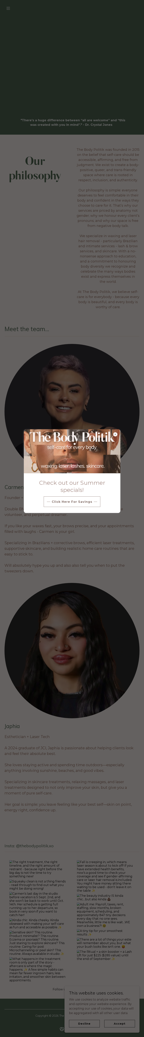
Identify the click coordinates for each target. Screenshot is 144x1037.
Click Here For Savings (72, 502)
